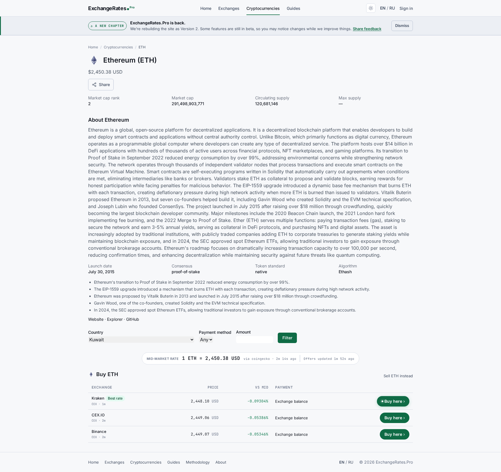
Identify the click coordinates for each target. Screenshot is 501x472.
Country (95, 332)
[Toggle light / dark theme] (370, 8)
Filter (287, 337)
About (220, 462)
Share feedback (367, 28)
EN (383, 8)
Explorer (115, 319)
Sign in (406, 8)
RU (392, 8)
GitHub (132, 319)
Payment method (215, 332)
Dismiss (404, 25)
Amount (243, 331)
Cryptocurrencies (263, 8)
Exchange (102, 387)
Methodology (198, 462)
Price (213, 387)
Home (205, 8)
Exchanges (228, 8)
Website (96, 319)
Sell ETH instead (398, 375)
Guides (293, 8)
